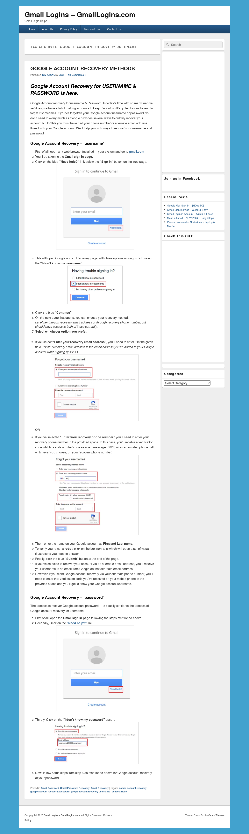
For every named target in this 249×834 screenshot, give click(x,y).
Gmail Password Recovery (75, 788)
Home (31, 29)
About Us (47, 29)
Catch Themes (216, 815)
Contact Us (114, 29)
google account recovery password (49, 791)
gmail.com (136, 151)
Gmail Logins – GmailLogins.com (80, 14)
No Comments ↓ (77, 75)
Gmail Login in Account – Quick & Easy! (190, 214)
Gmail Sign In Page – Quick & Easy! (188, 210)
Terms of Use (92, 29)
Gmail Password (50, 788)
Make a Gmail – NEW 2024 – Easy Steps (190, 218)
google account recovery (133, 788)
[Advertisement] (193, 112)
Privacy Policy (68, 29)
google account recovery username (90, 791)
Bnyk (61, 75)
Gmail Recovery (100, 788)
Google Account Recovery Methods (82, 68)
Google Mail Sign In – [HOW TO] (185, 205)
